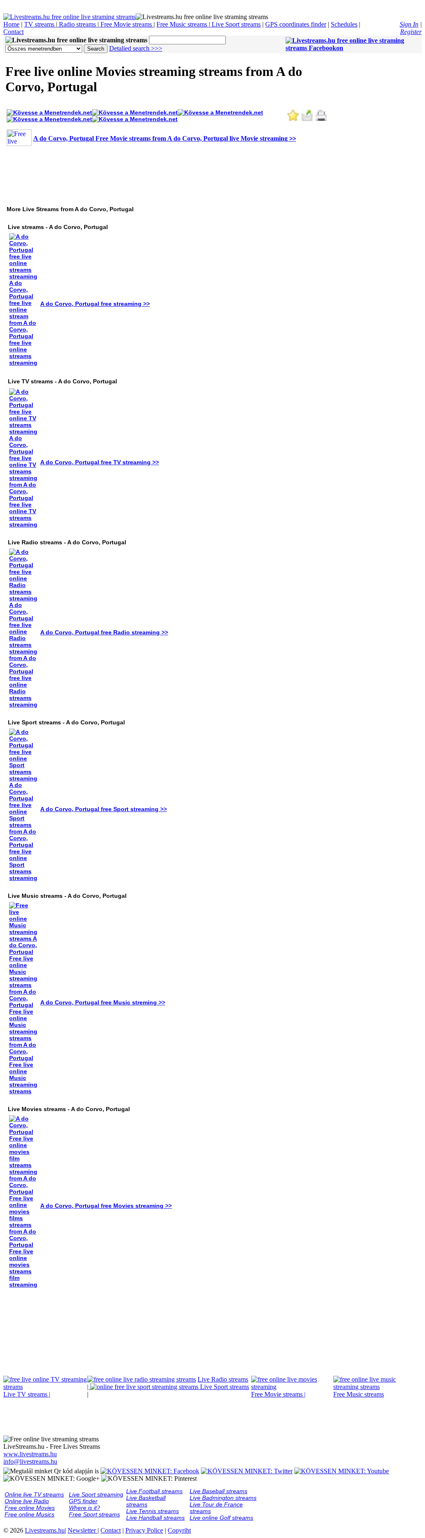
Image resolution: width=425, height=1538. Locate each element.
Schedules (344, 24)
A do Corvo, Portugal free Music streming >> (102, 1002)
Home (11, 24)
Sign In (409, 24)
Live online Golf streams (221, 1517)
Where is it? (84, 1507)
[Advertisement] (156, 171)
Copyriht (179, 1530)
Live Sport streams (235, 24)
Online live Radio (27, 1501)
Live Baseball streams (218, 1491)
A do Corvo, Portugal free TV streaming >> (99, 462)
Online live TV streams (34, 1494)
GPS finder (83, 1501)
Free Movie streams (126, 24)
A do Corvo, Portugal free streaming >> (95, 303)
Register (411, 31)
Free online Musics (29, 1514)
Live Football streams (154, 1491)
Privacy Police (144, 1530)
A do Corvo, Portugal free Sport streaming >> (103, 809)
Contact (13, 31)
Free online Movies (30, 1507)
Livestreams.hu (45, 1530)
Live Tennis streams (152, 1511)
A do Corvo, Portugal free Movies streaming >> (106, 1205)
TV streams (40, 24)
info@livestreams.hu (30, 1461)
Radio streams (77, 24)
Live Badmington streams (223, 1497)
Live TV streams (26, 1394)
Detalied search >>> (135, 48)
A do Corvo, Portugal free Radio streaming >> (104, 632)
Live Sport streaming (96, 1494)
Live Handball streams (155, 1517)
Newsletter (83, 1530)
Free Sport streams (94, 1514)
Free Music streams (182, 24)
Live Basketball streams (146, 1501)
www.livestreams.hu (30, 1454)
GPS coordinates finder (295, 24)
